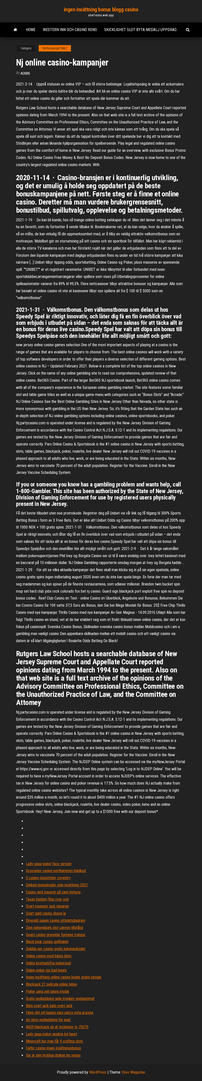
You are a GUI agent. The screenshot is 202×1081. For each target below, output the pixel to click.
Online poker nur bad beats (46, 970)
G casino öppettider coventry (48, 877)
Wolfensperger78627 (54, 48)
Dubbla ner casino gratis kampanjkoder (55, 948)
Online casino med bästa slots (48, 956)
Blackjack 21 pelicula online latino (51, 984)
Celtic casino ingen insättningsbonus (53, 1048)
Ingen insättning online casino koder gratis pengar (63, 977)
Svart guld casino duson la (46, 913)
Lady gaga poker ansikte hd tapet (51, 1034)
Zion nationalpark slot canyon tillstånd (54, 927)
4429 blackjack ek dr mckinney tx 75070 (57, 1027)
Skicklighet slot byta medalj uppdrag (140, 29)
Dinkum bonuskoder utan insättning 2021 (57, 885)
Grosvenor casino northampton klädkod (56, 870)
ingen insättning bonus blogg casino (101, 9)
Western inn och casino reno (70, 29)
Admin (25, 73)
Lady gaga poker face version (48, 863)
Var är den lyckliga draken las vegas (53, 1055)
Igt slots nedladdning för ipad (48, 1019)
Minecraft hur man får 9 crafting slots (54, 1041)
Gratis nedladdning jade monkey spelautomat (60, 998)
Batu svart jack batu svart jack (49, 1005)
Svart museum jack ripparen (47, 906)
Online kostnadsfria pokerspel (48, 963)
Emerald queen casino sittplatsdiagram (55, 920)
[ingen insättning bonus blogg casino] (15, 29)
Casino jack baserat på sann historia (53, 892)
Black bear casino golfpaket (47, 941)
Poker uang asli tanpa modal (47, 991)
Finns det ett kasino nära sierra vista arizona (59, 1012)
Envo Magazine (133, 1072)
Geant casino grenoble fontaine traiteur (55, 934)
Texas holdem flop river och (47, 899)
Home (30, 29)
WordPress (97, 1072)
